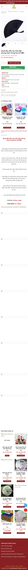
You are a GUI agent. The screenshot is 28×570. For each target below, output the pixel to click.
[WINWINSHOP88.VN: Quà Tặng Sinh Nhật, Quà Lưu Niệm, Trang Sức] (14, 6)
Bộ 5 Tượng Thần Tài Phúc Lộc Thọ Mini (21, 447)
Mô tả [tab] (2, 132)
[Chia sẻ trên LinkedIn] (14, 95)
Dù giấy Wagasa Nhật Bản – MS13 (20, 473)
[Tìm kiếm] (26, 6)
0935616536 (18, 3)
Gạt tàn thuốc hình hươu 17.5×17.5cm (21, 499)
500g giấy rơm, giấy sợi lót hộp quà (7, 117)
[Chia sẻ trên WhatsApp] (2, 95)
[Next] (25, 28)
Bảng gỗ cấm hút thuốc (7, 473)
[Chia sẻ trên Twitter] (7, 95)
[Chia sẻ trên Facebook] (5, 95)
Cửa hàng (13, 566)
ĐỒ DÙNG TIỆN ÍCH (13, 11)
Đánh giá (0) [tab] (4, 135)
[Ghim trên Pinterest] (12, 95)
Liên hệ (21, 566)
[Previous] (3, 28)
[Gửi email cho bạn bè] (9, 95)
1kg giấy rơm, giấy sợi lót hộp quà (21, 117)
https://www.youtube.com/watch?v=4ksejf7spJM (13, 207)
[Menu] (2, 6)
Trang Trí (16, 92)
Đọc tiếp (7, 455)
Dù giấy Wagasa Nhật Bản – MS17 (7, 499)
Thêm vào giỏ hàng (14, 63)
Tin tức (17, 566)
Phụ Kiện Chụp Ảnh (10, 92)
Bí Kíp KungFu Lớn (7, 524)
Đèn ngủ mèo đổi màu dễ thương (7, 447)
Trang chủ (3, 11)
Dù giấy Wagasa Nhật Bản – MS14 (20, 524)
